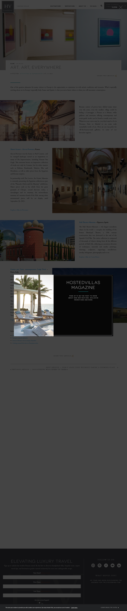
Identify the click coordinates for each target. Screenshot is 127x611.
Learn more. (74, 607)
